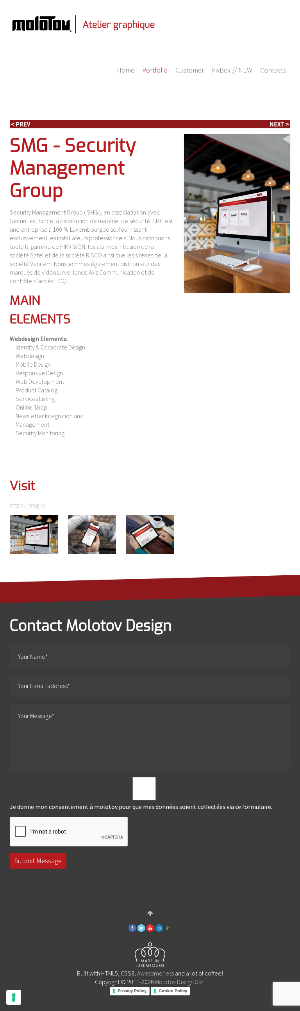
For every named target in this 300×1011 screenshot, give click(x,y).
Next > (279, 124)
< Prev (20, 124)
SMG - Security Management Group (73, 168)
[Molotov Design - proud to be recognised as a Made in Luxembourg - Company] (150, 956)
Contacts (273, 70)
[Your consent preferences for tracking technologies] (13, 997)
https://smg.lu (27, 505)
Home (125, 70)
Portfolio (155, 70)
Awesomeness (155, 973)
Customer (189, 70)
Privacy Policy (132, 990)
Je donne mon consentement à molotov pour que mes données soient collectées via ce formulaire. (141, 807)
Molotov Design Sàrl (180, 982)
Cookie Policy (173, 990)
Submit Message (38, 860)
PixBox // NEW (232, 70)
